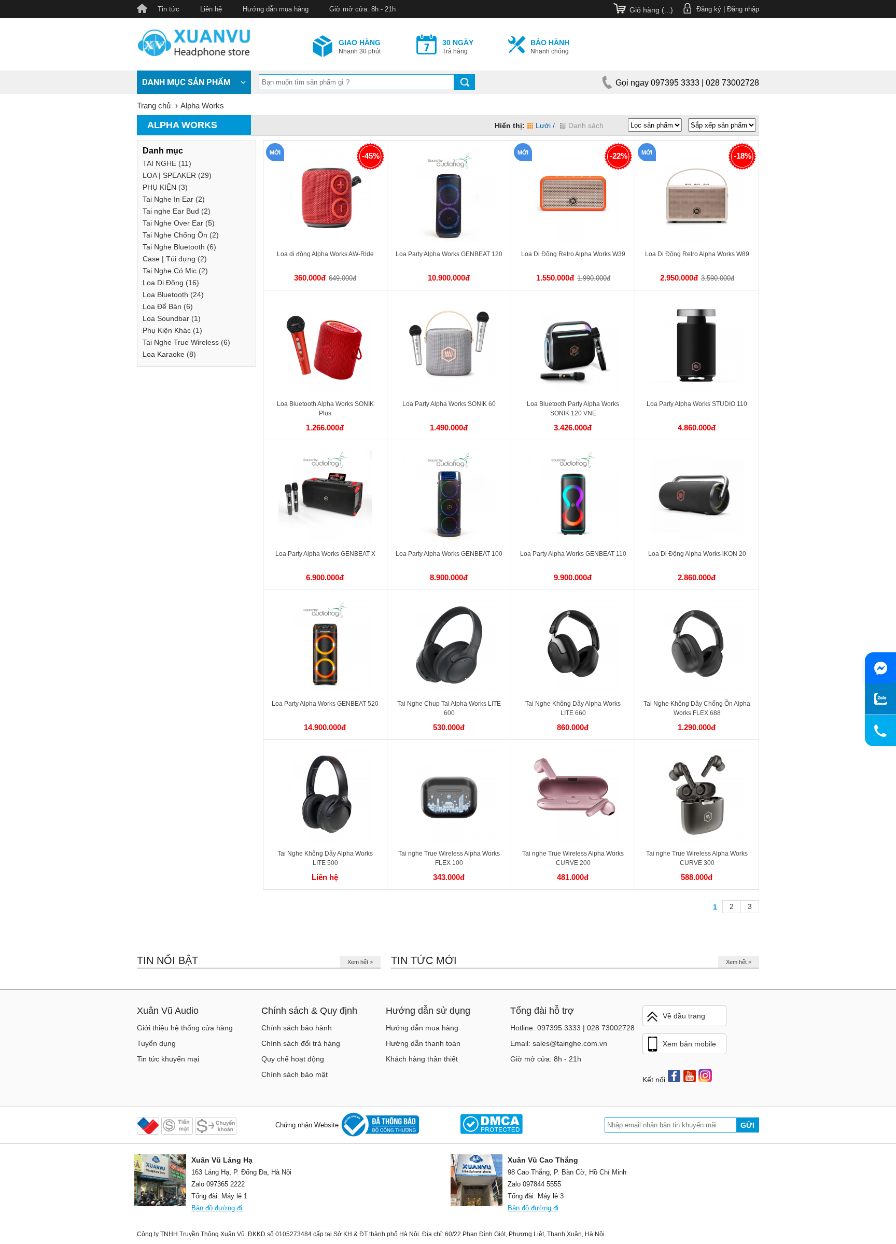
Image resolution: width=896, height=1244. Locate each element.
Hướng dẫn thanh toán (423, 1043)
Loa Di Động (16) (171, 282)
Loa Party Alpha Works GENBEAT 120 (449, 254)
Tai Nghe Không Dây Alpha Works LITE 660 (573, 708)
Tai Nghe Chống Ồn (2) (181, 235)
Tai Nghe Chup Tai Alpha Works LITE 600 (449, 708)
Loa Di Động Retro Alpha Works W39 (573, 254)
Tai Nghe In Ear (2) (174, 199)
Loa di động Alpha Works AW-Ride (325, 254)
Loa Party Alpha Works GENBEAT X (325, 553)
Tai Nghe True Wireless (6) (186, 342)
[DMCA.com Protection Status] (491, 1125)
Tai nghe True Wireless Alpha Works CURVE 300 (697, 858)
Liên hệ (211, 9)
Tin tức (168, 9)
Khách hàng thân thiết (422, 1059)
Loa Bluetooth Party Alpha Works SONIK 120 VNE (573, 408)
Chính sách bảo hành (296, 1028)
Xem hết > (360, 962)
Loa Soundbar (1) (172, 318)
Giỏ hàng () (651, 10)
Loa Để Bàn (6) (168, 306)
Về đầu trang (684, 1016)
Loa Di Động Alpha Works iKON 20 (697, 553)
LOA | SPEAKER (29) (177, 175)
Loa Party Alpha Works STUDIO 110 (697, 404)
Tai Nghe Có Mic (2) (175, 271)
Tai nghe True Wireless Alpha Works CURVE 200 (573, 858)
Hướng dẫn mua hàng (276, 9)
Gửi (747, 1125)
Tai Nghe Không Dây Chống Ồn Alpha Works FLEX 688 (696, 708)
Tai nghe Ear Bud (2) (177, 211)
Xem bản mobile (689, 1044)
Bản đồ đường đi (216, 1208)
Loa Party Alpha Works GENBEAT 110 (573, 553)
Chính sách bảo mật (294, 1074)
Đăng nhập (743, 9)
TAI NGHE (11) (167, 163)
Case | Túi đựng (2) (175, 259)
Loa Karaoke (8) (169, 354)
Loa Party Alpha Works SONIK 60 (449, 404)
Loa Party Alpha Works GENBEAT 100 (449, 553)
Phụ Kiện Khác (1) (172, 330)
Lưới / (545, 125)
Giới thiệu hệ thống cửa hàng (185, 1028)
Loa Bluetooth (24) (173, 294)
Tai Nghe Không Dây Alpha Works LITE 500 (325, 858)
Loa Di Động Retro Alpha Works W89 (697, 254)
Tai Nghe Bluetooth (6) (179, 247)
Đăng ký (708, 9)
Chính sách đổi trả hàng (300, 1043)
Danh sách (586, 125)
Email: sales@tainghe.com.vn (558, 1043)
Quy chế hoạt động (292, 1059)
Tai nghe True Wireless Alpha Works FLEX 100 (449, 858)
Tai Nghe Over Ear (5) (179, 223)
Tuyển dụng (156, 1043)
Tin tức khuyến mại (168, 1059)
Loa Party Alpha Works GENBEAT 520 (325, 703)
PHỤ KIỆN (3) (165, 187)
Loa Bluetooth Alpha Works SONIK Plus (325, 408)
